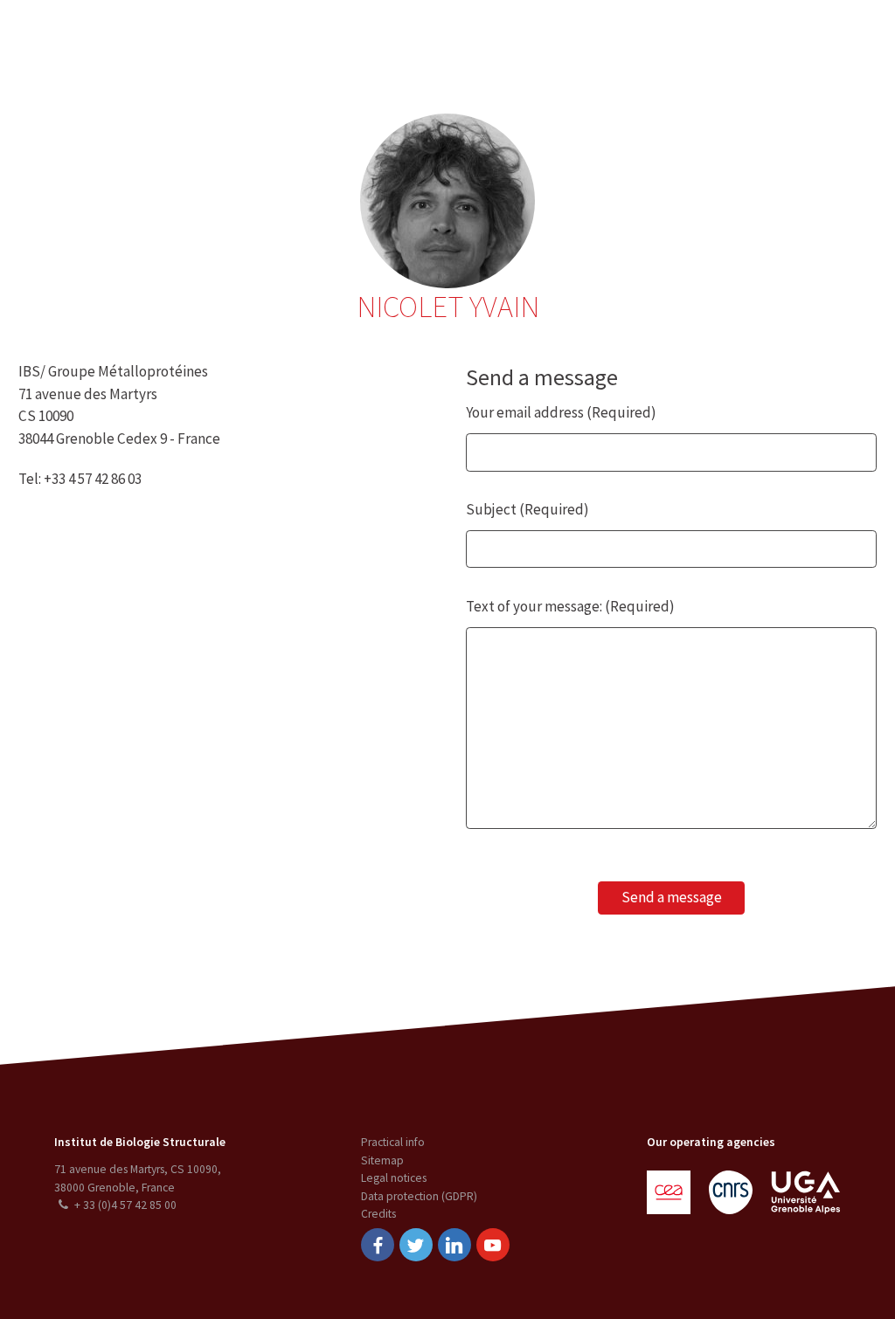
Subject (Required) (527, 509)
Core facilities (305, 38)
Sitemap (382, 1160)
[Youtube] (493, 1244)
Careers (564, 38)
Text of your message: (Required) (570, 606)
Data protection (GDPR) (419, 1196)
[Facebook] (377, 1244)
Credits (378, 1213)
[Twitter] (416, 1244)
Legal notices (394, 1178)
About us (153, 38)
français (853, 38)
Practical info (393, 1142)
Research (222, 38)
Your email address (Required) (561, 412)
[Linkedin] (454, 1244)
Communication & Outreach (443, 38)
